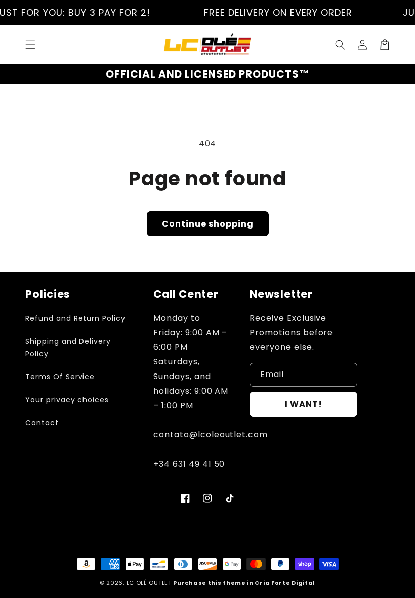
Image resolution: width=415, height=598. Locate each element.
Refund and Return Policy (75, 318)
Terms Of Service (60, 376)
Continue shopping (208, 224)
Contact (42, 423)
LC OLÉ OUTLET (149, 583)
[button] (30, 44)
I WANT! (303, 404)
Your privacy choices (67, 400)
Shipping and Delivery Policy (68, 347)
